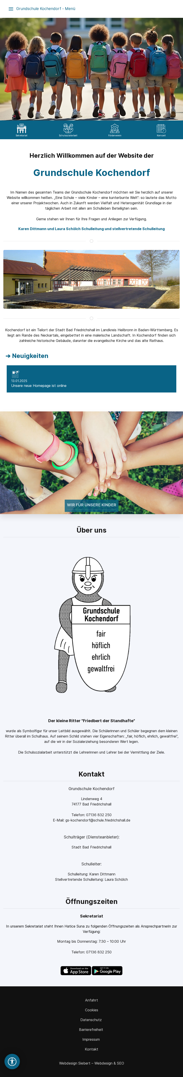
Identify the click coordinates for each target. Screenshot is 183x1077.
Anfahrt (91, 1000)
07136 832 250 (99, 815)
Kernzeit (161, 135)
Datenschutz (91, 1020)
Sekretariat (21, 135)
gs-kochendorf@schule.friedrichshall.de (97, 820)
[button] (42, 9)
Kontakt (91, 1049)
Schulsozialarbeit (68, 135)
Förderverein (114, 135)
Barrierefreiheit (91, 1029)
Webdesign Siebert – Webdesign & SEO (91, 1063)
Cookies (91, 1010)
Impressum (91, 1039)
